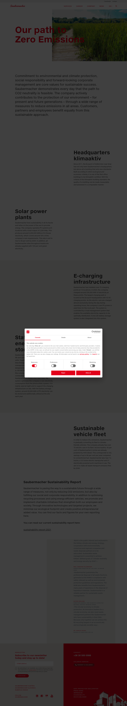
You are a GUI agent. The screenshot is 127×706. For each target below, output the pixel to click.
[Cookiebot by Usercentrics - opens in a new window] (92, 332)
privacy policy (84, 354)
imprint (94, 354)
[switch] (53, 365)
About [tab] (89, 337)
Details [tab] (63, 337)
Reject (63, 373)
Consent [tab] (37, 337)
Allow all (88, 373)
